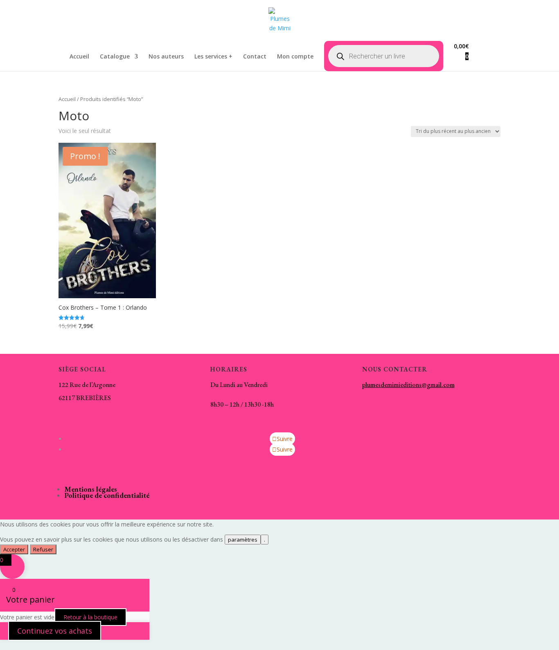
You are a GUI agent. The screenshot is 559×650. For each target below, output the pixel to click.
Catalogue (115, 57)
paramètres (242, 539)
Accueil (79, 57)
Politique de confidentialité (106, 495)
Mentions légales (90, 489)
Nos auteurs (166, 57)
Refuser (43, 549)
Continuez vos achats (54, 631)
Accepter (14, 549)
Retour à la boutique (90, 617)
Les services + (213, 57)
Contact (254, 57)
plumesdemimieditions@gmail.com (408, 384)
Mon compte (295, 57)
